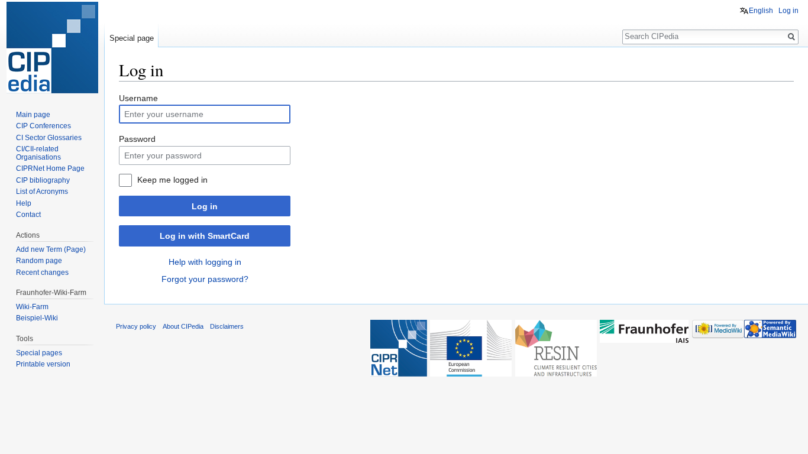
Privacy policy (136, 326)
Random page (39, 261)
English (761, 11)
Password (137, 139)
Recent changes (42, 272)
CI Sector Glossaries (49, 138)
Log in (205, 206)
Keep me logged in (172, 179)
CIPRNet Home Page (50, 168)
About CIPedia (183, 326)
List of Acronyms (42, 191)
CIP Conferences (43, 126)
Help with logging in (205, 262)
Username (138, 98)
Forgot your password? (204, 279)
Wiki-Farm (32, 307)
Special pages (39, 353)
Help (23, 203)
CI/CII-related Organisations (38, 153)
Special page (131, 38)
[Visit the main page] (52, 47)
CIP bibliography (43, 180)
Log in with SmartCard (205, 236)
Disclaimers (227, 326)
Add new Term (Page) (51, 249)
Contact (28, 214)
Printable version (43, 364)
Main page (33, 115)
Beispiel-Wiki (37, 318)
